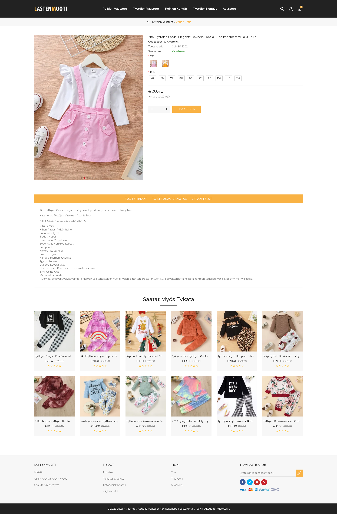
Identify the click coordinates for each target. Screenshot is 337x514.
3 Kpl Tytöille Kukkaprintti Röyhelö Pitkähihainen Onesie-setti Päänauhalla (282, 356)
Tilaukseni (177, 478)
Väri (152, 55)
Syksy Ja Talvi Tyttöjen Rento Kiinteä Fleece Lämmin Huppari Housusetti (191, 356)
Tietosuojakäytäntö (114, 485)
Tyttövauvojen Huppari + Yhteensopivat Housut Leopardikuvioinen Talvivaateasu (237, 356)
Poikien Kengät (176, 8)
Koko (153, 72)
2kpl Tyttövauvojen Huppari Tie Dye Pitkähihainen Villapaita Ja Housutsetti (100, 356)
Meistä (38, 472)
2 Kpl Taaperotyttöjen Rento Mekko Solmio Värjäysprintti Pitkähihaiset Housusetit (54, 421)
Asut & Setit (183, 22)
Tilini (173, 472)
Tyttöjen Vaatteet (146, 8)
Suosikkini (177, 485)
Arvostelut (202, 198)
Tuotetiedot (136, 198)
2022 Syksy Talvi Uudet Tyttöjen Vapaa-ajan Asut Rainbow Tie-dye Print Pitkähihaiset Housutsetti (191, 421)
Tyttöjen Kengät (205, 8)
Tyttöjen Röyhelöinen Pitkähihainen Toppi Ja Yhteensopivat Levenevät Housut (237, 421)
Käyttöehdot (110, 491)
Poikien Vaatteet (115, 8)
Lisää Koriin (186, 109)
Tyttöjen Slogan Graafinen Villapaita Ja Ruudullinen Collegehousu (54, 356)
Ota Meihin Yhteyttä (46, 485)
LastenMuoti (187, 508)
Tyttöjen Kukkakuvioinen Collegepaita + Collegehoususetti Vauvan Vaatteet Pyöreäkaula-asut (282, 421)
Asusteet (229, 8)
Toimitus (108, 472)
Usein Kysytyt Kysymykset (50, 478)
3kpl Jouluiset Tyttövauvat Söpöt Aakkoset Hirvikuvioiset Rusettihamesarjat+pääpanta (145, 356)
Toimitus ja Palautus (169, 198)
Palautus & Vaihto (113, 478)
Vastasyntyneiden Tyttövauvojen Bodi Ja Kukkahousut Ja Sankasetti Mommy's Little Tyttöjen (100, 421)
